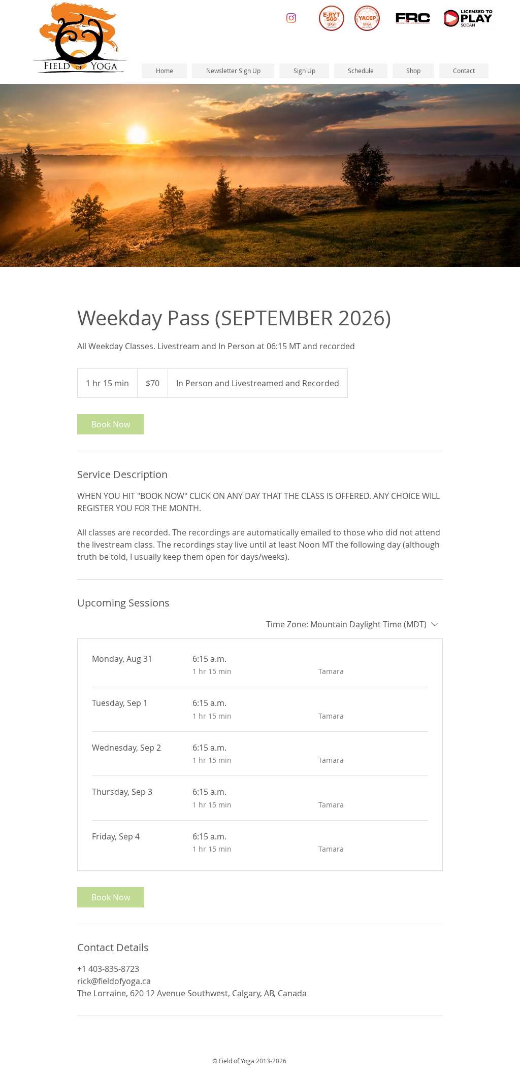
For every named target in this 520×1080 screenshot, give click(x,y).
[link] (110, 424)
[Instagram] (291, 18)
